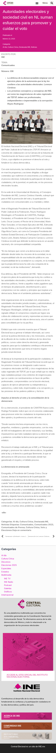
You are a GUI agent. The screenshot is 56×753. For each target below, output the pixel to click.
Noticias (34, 47)
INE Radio (8, 582)
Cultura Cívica (13, 47)
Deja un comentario (21, 530)
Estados (5, 572)
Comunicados (26, 524)
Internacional (7, 595)
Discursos (5, 562)
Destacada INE (24, 47)
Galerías (7, 588)
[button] (37, 3)
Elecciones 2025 (9, 565)
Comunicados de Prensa (13, 527)
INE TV (7, 578)
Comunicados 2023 (43, 524)
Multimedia (6, 575)
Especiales (6, 568)
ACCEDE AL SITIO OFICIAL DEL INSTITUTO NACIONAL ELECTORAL (27, 676)
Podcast (8, 585)
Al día (5, 47)
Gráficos (8, 591)
